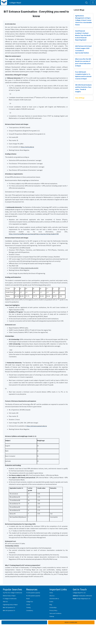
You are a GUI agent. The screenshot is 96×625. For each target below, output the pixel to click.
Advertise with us (54, 598)
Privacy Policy (53, 610)
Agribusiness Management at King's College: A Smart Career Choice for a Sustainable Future (83, 20)
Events (51, 601)
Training (28, 607)
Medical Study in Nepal (9, 596)
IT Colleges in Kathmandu (9, 598)
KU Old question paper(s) (33, 596)
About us (52, 596)
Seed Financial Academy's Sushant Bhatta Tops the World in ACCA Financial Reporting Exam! (82, 35)
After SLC (5, 601)
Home (51, 593)
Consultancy (29, 610)
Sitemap (52, 616)
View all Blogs (79, 98)
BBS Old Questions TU (9, 607)
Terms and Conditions (55, 613)
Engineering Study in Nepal (10, 604)
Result (28, 598)
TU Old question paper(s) (33, 593)
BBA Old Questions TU (9, 610)
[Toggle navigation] (92, 2)
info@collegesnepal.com (83, 598)
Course (28, 604)
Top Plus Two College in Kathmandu (12, 593)
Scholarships (53, 607)
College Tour (29, 601)
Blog (51, 604)
